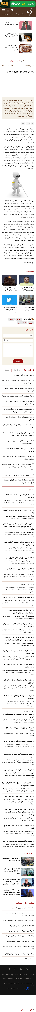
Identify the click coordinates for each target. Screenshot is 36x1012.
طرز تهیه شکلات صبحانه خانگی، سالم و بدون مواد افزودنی (11, 47)
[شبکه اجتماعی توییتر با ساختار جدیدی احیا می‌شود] (9, 300)
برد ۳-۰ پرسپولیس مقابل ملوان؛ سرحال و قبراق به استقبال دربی (18, 625)
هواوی (31, 323)
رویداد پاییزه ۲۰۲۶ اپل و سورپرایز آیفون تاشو (27, 289)
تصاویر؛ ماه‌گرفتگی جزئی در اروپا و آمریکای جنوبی (9, 289)
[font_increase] (32, 123)
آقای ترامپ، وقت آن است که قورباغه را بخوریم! (17, 770)
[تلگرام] (9, 969)
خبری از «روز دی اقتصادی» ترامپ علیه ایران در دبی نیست (18, 715)
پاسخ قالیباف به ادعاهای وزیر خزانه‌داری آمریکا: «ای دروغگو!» (18, 652)
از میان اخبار (30, 271)
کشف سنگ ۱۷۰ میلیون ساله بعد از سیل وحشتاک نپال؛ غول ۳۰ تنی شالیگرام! (21, 611)
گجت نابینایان (22, 323)
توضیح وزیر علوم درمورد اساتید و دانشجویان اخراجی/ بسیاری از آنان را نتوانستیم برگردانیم (19, 638)
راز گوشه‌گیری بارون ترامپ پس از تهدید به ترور (17, 597)
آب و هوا (10, 978)
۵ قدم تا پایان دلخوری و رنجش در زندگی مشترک (11, 23)
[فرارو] (30, 12)
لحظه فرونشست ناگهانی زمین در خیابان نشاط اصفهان (19, 755)
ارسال (18, 361)
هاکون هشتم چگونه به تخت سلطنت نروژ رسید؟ (17, 396)
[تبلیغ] (18, 4)
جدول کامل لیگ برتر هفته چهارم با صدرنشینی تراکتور (19, 954)
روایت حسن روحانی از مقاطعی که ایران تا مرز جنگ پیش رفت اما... (19, 543)
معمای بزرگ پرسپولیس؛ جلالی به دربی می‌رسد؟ (17, 475)
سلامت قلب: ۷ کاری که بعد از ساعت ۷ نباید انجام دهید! (19, 496)
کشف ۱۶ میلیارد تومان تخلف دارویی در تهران (18, 796)
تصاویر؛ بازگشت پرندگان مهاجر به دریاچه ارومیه (17, 841)
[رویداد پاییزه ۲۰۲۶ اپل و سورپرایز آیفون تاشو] (26, 280)
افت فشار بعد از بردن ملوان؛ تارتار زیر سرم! (19, 558)
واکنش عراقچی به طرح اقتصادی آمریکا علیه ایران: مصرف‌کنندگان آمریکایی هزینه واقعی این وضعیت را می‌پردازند (19, 812)
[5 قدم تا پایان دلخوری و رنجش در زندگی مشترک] (25, 25)
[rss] (27, 969)
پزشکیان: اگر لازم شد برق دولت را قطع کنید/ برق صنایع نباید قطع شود (18, 784)
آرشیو (16, 974)
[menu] (3, 10)
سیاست (22, 14)
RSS (4, 978)
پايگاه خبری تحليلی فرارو (13, 983)
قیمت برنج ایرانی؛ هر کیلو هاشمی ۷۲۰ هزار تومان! (20, 729)
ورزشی (17, 14)
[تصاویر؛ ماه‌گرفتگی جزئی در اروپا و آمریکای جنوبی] (9, 280)
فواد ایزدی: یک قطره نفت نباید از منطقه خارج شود (19, 827)
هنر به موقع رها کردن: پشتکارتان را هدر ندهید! (11, 35)
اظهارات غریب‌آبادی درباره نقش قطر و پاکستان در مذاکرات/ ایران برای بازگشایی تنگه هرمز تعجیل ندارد (18, 467)
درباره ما (31, 974)
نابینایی (11, 319)
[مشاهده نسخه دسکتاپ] (8, 10)
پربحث (7, 370)
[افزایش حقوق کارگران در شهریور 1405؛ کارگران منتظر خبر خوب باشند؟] (27, 872)
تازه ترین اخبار (29, 370)
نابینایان (19, 319)
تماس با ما (23, 974)
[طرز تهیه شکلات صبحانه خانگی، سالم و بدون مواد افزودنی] (25, 48)
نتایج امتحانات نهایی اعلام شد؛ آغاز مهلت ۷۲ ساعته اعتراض (19, 665)
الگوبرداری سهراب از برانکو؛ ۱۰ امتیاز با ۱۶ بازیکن (17, 741)
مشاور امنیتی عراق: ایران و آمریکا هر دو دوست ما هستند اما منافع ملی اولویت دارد (18, 434)
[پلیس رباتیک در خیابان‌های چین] (26, 300)
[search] (12, 10)
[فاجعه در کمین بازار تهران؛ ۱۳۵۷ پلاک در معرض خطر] (27, 861)
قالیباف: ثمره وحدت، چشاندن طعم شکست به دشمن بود (19, 697)
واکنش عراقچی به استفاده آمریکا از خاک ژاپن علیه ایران (19, 681)
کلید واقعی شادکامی (26, 584)
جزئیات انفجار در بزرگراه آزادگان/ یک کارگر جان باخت (18, 511)
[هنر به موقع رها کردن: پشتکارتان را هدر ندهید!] (25, 37)
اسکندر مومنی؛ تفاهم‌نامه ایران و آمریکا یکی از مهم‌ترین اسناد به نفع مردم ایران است (19, 410)
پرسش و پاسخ (28, 978)
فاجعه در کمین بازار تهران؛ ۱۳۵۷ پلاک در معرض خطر (11, 859)
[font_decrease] (23, 123)
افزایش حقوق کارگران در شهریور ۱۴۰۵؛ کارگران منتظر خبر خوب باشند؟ (11, 871)
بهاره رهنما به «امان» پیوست (23, 375)
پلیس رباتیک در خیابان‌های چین (29, 309)
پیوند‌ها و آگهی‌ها (7, 974)
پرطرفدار (16, 370)
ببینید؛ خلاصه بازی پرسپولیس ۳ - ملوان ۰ (22, 908)
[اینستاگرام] (15, 969)
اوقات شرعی (18, 978)
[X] (21, 969)
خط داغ (31, 490)
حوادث (11, 14)
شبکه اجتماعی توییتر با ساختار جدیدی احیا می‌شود (10, 310)
